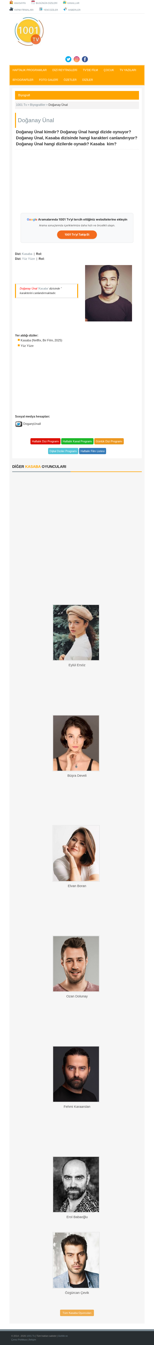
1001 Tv (30, 1336)
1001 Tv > (23, 104)
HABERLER (74, 10)
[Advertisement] (84, 181)
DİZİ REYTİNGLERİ (64, 70)
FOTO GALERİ (48, 79)
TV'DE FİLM (90, 70)
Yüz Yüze (28, 258)
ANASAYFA (20, 3)
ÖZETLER (70, 79)
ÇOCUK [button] (109, 70)
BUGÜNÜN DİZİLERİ (46, 3)
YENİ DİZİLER (51, 10)
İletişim (32, 1339)
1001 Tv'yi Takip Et (77, 234)
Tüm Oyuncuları (77, 1312)
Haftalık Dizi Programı (45, 441)
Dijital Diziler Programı (63, 451)
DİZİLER (87, 79)
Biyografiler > (39, 104)
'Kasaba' (43, 288)
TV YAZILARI (128, 70)
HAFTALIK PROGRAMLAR (30, 70)
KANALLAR (73, 3)
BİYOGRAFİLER (23, 79)
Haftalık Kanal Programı (77, 441)
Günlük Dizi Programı (109, 441)
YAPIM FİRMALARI (23, 10)
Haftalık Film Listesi (93, 451)
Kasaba (27, 253)
